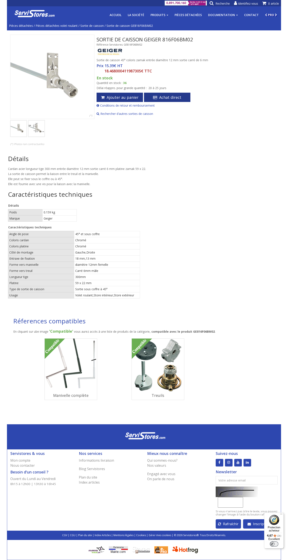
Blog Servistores (92, 468)
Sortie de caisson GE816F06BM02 (129, 26)
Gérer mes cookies (160, 535)
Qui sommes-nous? (162, 460)
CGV (64, 535)
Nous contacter (22, 465)
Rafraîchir (230, 524)
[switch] (274, 543)
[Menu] (281, 515)
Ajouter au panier (123, 97)
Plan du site (88, 477)
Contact (251, 15)
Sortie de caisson (92, 26)
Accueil (115, 15)
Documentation (222, 15)
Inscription (261, 524)
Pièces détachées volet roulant (57, 26)
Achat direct (170, 97)
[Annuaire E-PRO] (161, 550)
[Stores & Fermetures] (141, 550)
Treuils (158, 395)
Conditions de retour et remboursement (127, 105)
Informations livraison (96, 460)
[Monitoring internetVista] (97, 550)
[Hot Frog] (186, 550)
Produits (158, 15)
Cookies (141, 535)
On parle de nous (160, 479)
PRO (271, 15)
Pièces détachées (188, 15)
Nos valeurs (156, 465)
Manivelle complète (71, 395)
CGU (72, 535)
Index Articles (103, 535)
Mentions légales (123, 535)
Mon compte (20, 460)
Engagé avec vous (161, 474)
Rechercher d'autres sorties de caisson (126, 114)
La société (136, 15)
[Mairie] (118, 550)
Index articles (89, 482)
